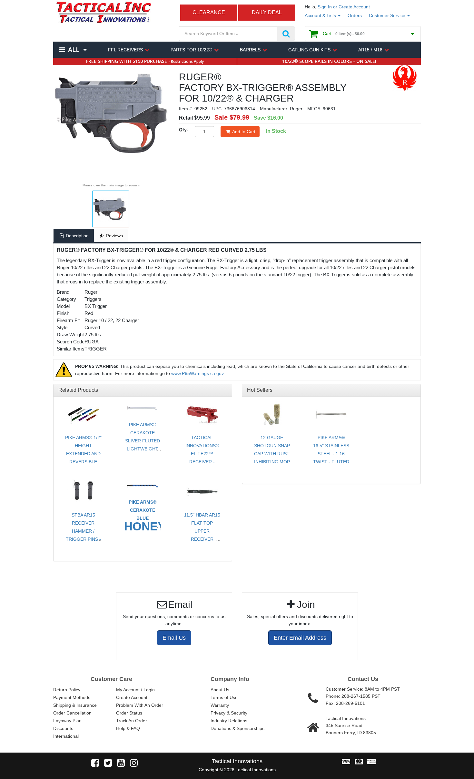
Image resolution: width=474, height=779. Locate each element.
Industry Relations (229, 720)
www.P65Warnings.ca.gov (197, 373)
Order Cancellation (72, 712)
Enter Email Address (300, 638)
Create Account (131, 697)
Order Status (129, 712)
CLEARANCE (209, 12)
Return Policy (66, 689)
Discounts (63, 728)
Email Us (174, 638)
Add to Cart (243, 131)
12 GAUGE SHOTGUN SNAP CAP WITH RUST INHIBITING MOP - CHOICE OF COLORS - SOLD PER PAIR (271, 461)
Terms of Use (224, 697)
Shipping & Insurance (75, 705)
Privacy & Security (229, 712)
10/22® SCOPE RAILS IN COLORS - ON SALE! (329, 61)
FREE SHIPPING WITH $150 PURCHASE (145, 61)
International (66, 736)
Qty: (183, 129)
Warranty (220, 705)
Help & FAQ (128, 728)
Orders (355, 15)
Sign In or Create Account (344, 6)
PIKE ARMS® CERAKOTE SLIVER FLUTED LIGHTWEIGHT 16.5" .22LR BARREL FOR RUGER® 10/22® (142, 449)
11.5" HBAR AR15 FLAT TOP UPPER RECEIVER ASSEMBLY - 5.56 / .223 (202, 535)
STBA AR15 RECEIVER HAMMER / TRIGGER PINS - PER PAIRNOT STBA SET (83, 535)
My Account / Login (135, 689)
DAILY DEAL (267, 12)
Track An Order (131, 720)
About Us (220, 689)
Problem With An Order (139, 705)
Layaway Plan (67, 720)
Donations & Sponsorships (237, 728)
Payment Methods (71, 697)
